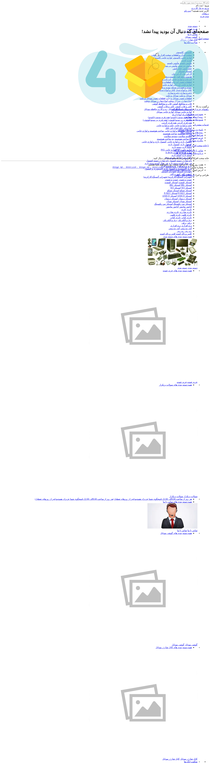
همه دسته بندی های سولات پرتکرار (175, 385)
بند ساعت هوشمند (183, 139)
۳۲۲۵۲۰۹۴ (118, 167)
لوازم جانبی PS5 (168, 150)
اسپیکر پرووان (185, 198)
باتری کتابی (186, 217)
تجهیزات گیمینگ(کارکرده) (180, 177)
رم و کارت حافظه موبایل (156, 109)
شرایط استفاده (196, 135)
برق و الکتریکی (185, 220)
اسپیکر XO (186, 188)
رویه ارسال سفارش (193, 117)
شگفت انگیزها (190, 761)
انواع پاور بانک (185, 128)
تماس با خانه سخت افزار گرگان (188, 150)
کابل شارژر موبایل (188, 40)
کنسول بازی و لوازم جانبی (179, 141)
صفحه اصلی (203, 38)
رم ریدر (188, 231)
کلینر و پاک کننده (184, 234)
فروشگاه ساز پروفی (185, 175)
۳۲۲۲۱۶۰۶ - (182, 167)
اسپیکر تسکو (186, 190)
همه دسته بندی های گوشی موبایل (176, 533)
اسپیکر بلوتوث (185, 182)
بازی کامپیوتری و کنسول (156, 169)
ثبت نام (187, 11)
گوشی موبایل (191, 37)
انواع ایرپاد (177, 114)
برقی (189, 223)
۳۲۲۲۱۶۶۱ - (156, 167)
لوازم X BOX (171, 152)
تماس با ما (192, 34)
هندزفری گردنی (184, 123)
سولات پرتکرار (190, 496)
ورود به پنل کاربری (200, 8)
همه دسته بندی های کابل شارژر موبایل (174, 647)
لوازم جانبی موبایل (183, 112)
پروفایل (205, 13)
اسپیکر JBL (186, 185)
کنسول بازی (174, 144)
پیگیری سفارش (195, 140)
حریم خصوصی (196, 138)
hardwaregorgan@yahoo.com (177, 170)
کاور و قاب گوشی (183, 106)
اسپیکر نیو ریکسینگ (182, 204)
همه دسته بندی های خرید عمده (177, 270)
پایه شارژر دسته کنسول (180, 160)
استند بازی (187, 155)
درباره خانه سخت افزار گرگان (189, 153)
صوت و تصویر (185, 179)
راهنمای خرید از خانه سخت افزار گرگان (190, 109)
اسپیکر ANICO (184, 196)
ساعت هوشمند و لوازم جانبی (150, 131)
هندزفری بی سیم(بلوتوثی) (180, 120)
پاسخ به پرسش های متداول (190, 129)
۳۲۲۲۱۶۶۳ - (129, 167)
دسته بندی (192, 26)
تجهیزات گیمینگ (184, 171)
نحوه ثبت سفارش (194, 114)
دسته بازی (187, 147)
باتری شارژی (185, 212)
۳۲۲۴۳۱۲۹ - (169, 167)
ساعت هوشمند (170, 133)
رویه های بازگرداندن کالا (192, 132)
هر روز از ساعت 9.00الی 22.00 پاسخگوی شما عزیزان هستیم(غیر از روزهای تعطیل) (153, 499)
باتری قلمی (186, 215)
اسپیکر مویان (185, 201)
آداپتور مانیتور (185, 207)
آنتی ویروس (186, 228)
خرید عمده (192, 382)
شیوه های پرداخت (194, 120)
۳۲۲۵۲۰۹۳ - (142, 167)
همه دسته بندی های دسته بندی (177, 236)
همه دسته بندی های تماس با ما (177, 502)
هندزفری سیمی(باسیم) (181, 117)
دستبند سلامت (185, 136)
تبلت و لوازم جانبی (183, 125)
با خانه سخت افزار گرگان (197, 145)
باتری (189, 209)
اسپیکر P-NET (185, 193)
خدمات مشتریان (201, 125)
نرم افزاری (186, 225)
